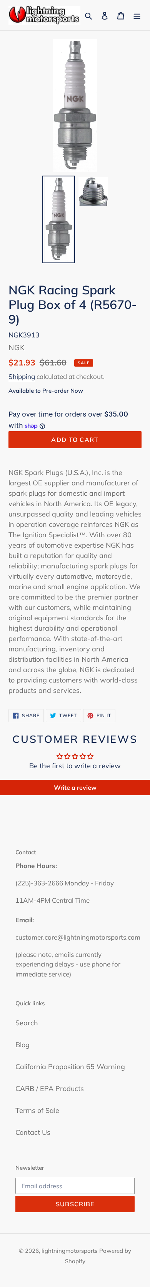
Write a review (75, 787)
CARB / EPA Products (49, 1088)
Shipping (21, 376)
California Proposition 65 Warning (70, 1066)
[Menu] (137, 15)
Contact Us (32, 1132)
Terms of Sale (37, 1110)
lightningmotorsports (69, 1250)
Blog (22, 1044)
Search (26, 1022)
